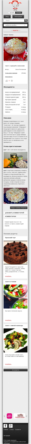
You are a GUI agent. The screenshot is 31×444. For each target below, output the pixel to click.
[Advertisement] (15, 390)
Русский (12, 12)
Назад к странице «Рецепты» (19, 207)
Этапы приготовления (11, 73)
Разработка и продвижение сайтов (13, 441)
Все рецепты (15, 370)
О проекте (18, 429)
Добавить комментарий (14, 213)
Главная (6, 34)
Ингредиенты (8, 76)
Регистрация (18, 16)
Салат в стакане (10, 281)
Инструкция (7, 435)
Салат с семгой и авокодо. (14, 325)
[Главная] (15, 10)
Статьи (12, 429)
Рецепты (11, 34)
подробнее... (8, 276)
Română (18, 12)
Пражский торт (10, 237)
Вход (7, 16)
